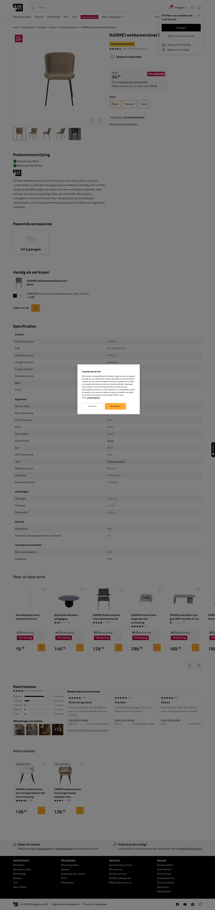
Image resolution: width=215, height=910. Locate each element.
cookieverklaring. (93, 398)
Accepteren (115, 406)
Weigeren (92, 406)
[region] (108, 389)
